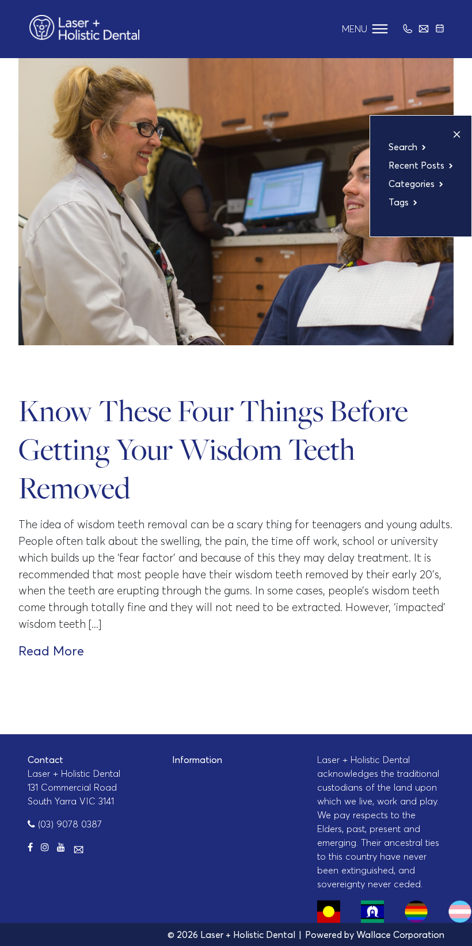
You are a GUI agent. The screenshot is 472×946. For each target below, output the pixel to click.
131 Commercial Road (72, 787)
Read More (51, 651)
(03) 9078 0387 (68, 824)
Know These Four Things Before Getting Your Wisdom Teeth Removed (213, 449)
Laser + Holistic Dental (74, 773)
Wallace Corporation (400, 934)
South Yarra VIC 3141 (71, 801)
